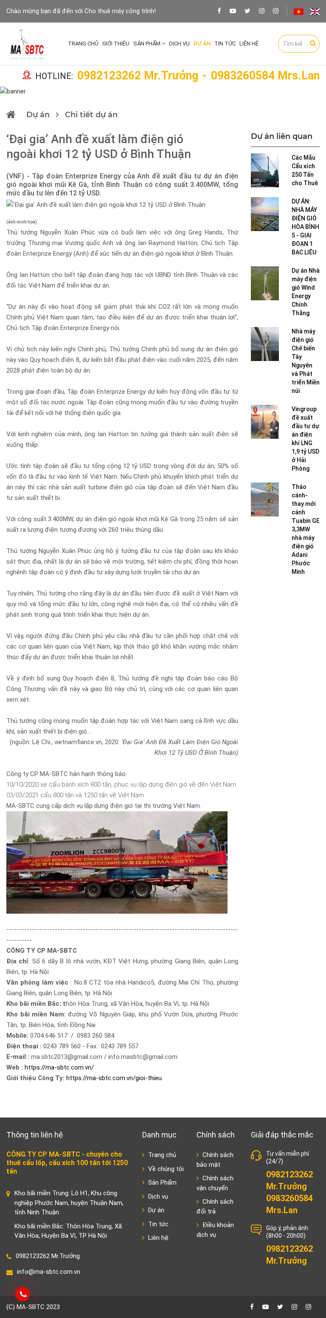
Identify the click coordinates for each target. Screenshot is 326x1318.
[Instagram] (261, 11)
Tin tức (225, 43)
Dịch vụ (179, 43)
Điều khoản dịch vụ (215, 1230)
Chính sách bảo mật (215, 1159)
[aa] (275, 11)
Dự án (202, 43)
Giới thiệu (115, 43)
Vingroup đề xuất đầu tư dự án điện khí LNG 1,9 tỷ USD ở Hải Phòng (305, 439)
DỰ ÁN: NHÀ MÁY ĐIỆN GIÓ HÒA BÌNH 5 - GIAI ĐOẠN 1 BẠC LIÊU (305, 227)
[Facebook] (219, 11)
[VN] (299, 11)
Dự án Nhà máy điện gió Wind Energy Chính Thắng (306, 291)
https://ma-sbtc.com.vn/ (59, 1067)
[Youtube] (233, 11)
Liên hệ (249, 43)
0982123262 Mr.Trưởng (137, 76)
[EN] (315, 11)
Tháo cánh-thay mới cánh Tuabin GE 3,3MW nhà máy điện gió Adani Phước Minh (306, 529)
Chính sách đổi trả (215, 1206)
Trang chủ (83, 43)
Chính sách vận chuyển (215, 1183)
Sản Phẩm (147, 43)
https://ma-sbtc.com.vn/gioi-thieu (114, 1078)
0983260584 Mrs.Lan (265, 76)
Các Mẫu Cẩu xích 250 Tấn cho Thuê (305, 170)
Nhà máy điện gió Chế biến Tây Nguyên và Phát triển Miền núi (306, 361)
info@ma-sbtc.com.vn (48, 1272)
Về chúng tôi (165, 1169)
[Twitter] (247, 11)
